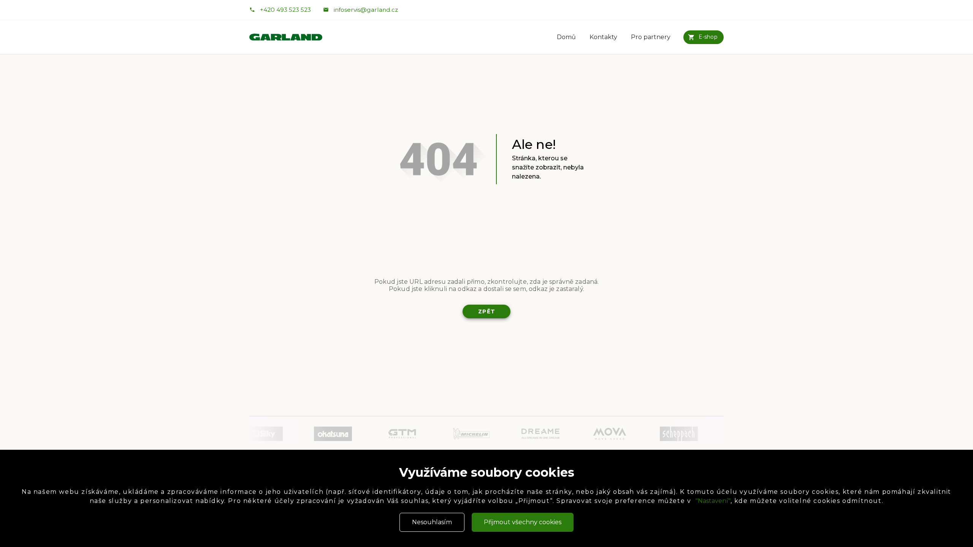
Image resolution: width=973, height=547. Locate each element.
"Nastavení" (713, 500)
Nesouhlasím (432, 522)
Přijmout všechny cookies (522, 522)
